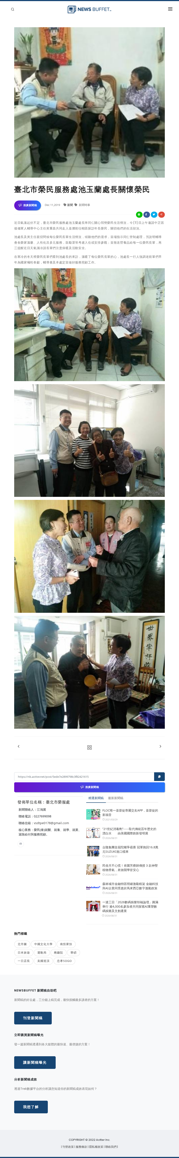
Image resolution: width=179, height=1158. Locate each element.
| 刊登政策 (67, 1147)
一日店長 (24, 961)
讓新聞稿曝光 (35, 1062)
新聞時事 (84, 205)
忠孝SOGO (64, 961)
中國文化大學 (43, 944)
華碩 (74, 952)
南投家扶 (66, 944)
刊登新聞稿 (33, 1017)
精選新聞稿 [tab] (96, 798)
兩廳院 (58, 952)
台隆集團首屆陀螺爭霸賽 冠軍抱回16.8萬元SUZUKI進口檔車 (130, 849)
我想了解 (31, 1106)
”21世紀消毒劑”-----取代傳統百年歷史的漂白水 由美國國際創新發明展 (129, 831)
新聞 (70, 205)
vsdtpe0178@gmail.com (51, 823)
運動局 (41, 952)
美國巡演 (43, 961)
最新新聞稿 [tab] (115, 798)
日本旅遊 (24, 952)
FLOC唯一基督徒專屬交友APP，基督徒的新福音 (130, 812)
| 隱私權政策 (96, 1147)
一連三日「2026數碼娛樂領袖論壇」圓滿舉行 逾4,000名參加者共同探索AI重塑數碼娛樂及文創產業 (130, 906)
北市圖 (22, 944)
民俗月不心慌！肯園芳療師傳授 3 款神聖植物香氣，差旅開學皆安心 (130, 867)
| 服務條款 (81, 1147)
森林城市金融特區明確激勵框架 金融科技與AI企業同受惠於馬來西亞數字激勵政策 (130, 886)
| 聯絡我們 (110, 1147)
